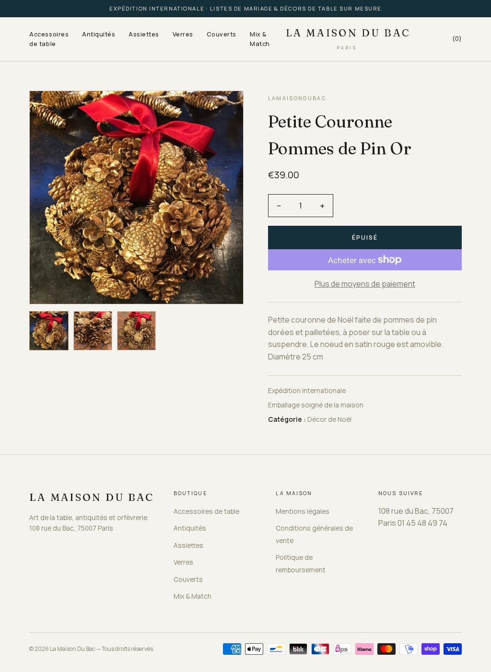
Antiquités (98, 34)
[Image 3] (136, 330)
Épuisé (365, 237)
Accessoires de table (49, 39)
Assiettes (144, 34)
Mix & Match (260, 39)
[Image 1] (48, 330)
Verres (183, 34)
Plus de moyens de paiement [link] (365, 283)
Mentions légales (302, 511)
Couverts (221, 34)
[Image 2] (92, 330)
